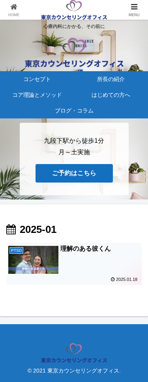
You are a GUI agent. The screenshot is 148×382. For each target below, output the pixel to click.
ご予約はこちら (74, 173)
